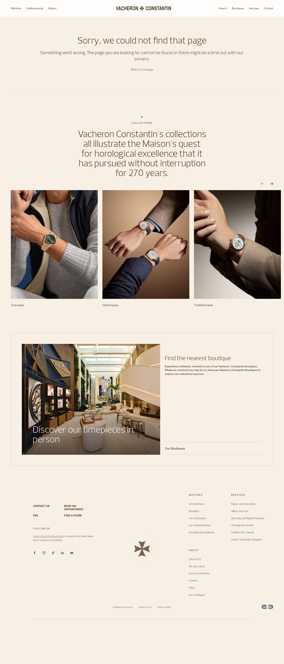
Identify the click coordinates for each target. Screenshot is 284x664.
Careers (193, 580)
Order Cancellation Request (246, 539)
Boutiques (238, 8)
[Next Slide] (271, 183)
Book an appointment (73, 507)
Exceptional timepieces (202, 532)
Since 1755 (195, 559)
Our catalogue (197, 594)
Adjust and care (239, 511)
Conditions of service (123, 607)
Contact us (41, 506)
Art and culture (197, 566)
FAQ (35, 515)
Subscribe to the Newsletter (48, 536)
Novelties (194, 511)
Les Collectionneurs (200, 525)
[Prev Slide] (262, 183)
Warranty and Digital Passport (247, 518)
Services (254, 8)
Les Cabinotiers (197, 518)
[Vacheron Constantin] (142, 8)
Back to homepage (142, 69)
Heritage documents (242, 525)
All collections (197, 504)
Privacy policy (164, 607)
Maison (52, 8)
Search (223, 8)
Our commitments (199, 573)
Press (192, 587)
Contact (268, 8)
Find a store (73, 515)
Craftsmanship (34, 8)
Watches (16, 8)
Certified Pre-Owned (242, 532)
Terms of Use (145, 607)
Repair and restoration (243, 504)
